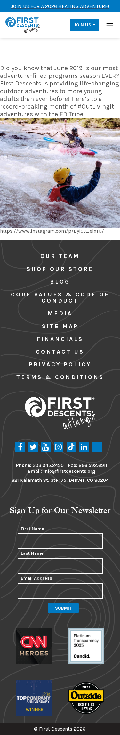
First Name (32, 528)
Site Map (60, 326)
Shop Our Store (60, 268)
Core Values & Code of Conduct (60, 297)
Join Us (82, 25)
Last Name (32, 553)
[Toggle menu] (110, 25)
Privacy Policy (60, 364)
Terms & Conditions (60, 377)
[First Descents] (23, 24)
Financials (60, 339)
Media (60, 313)
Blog (60, 281)
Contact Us (60, 351)
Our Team (60, 256)
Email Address (36, 578)
